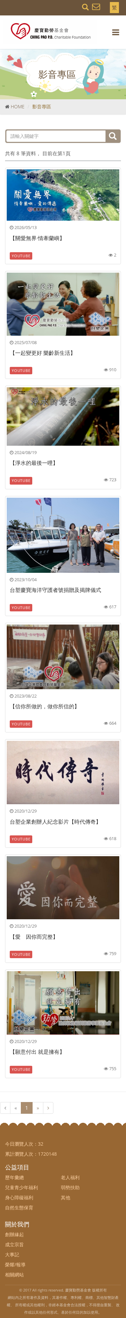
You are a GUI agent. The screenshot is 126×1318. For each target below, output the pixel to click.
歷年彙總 (14, 1177)
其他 (65, 1197)
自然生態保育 (19, 1207)
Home (18, 106)
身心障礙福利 (19, 1197)
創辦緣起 (14, 1234)
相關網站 (14, 1274)
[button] (96, 6)
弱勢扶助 (70, 1187)
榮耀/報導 (15, 1264)
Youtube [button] (21, 255)
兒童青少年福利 (21, 1187)
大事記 (12, 1254)
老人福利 (70, 1177)
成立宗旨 (14, 1244)
